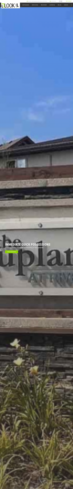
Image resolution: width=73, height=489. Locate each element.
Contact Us (66, 4)
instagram (61, 1)
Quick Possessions (25, 4)
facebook (59, 1)
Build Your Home (35, 4)
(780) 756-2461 (53, 1)
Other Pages (71, 5)
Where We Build (44, 4)
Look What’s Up (52, 4)
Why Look (59, 4)
